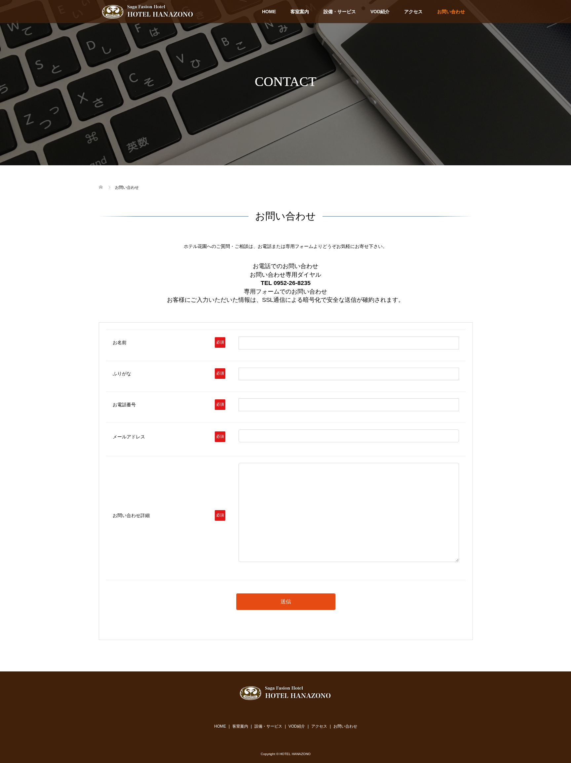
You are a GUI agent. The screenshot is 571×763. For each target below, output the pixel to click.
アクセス (413, 11)
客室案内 (299, 11)
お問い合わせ (451, 11)
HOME (269, 11)
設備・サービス (340, 11)
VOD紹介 (380, 11)
